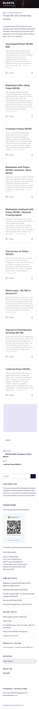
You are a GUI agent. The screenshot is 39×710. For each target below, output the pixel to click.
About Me (6, 673)
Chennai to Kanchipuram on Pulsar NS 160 (17, 604)
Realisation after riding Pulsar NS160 (15, 590)
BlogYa (8, 2)
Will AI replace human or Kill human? (15, 617)
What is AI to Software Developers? (15, 631)
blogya (18, 12)
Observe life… (7, 621)
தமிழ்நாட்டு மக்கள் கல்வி (10, 636)
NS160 (8, 440)
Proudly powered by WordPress (13, 705)
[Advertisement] (20, 418)
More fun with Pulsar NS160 (12, 600)
